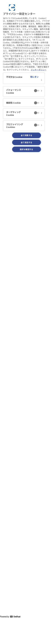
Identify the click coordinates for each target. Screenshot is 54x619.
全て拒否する (26, 142)
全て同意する (26, 135)
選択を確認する (26, 149)
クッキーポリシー (38, 69)
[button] (24, 78)
